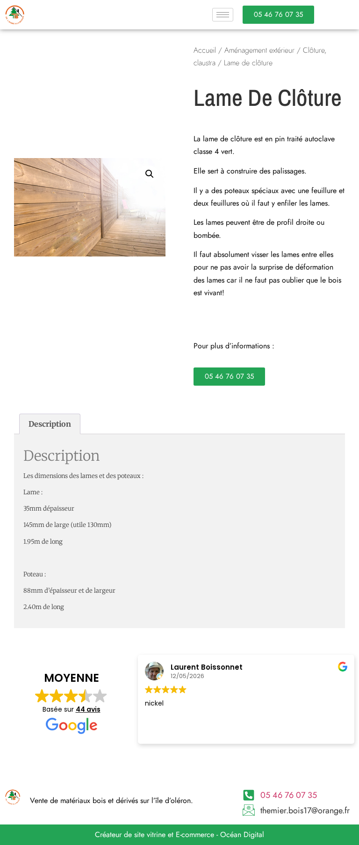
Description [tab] (50, 424)
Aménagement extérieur (259, 50)
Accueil (205, 50)
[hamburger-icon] (222, 14)
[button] (149, 174)
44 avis (88, 709)
